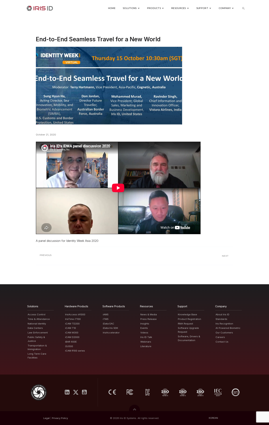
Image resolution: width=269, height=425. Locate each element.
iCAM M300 (71, 332)
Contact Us (222, 341)
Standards (221, 319)
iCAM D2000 (72, 337)
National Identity (37, 323)
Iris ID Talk (146, 337)
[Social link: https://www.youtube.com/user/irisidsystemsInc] (85, 392)
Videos (144, 332)
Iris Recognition (224, 323)
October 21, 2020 (46, 134)
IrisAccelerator (111, 332)
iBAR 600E (71, 341)
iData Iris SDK (110, 327)
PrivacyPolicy (60, 418)
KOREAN (213, 418)
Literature (145, 346)
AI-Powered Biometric (228, 327)
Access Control (36, 314)
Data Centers (35, 327)
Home (111, 8)
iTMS (106, 319)
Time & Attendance (39, 319)
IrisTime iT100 (73, 319)
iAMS (106, 314)
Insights (144, 323)
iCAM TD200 (72, 323)
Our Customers (224, 332)
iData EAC (108, 323)
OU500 (69, 346)
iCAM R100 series (75, 350)
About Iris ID (222, 314)
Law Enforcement (38, 332)
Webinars (145, 341)
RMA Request (185, 323)
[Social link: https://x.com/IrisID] (77, 392)
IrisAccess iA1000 (75, 314)
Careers (220, 337)
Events (144, 327)
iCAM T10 (70, 327)
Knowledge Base (187, 314)
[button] (243, 8)
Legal (46, 418)
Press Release (148, 319)
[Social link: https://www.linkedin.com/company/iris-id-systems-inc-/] (68, 392)
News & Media (148, 314)
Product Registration (189, 319)
